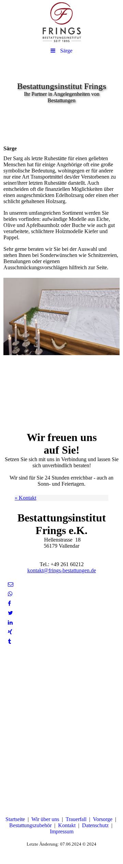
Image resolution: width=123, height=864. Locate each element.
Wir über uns (45, 819)
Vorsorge (102, 819)
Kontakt (67, 825)
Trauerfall (76, 819)
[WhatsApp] (10, 594)
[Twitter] (10, 613)
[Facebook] (9, 603)
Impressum (61, 831)
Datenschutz (95, 825)
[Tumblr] (9, 642)
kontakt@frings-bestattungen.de (61, 570)
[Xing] (9, 632)
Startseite (15, 819)
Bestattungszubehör (30, 825)
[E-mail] (10, 584)
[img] (61, 22)
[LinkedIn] (10, 622)
